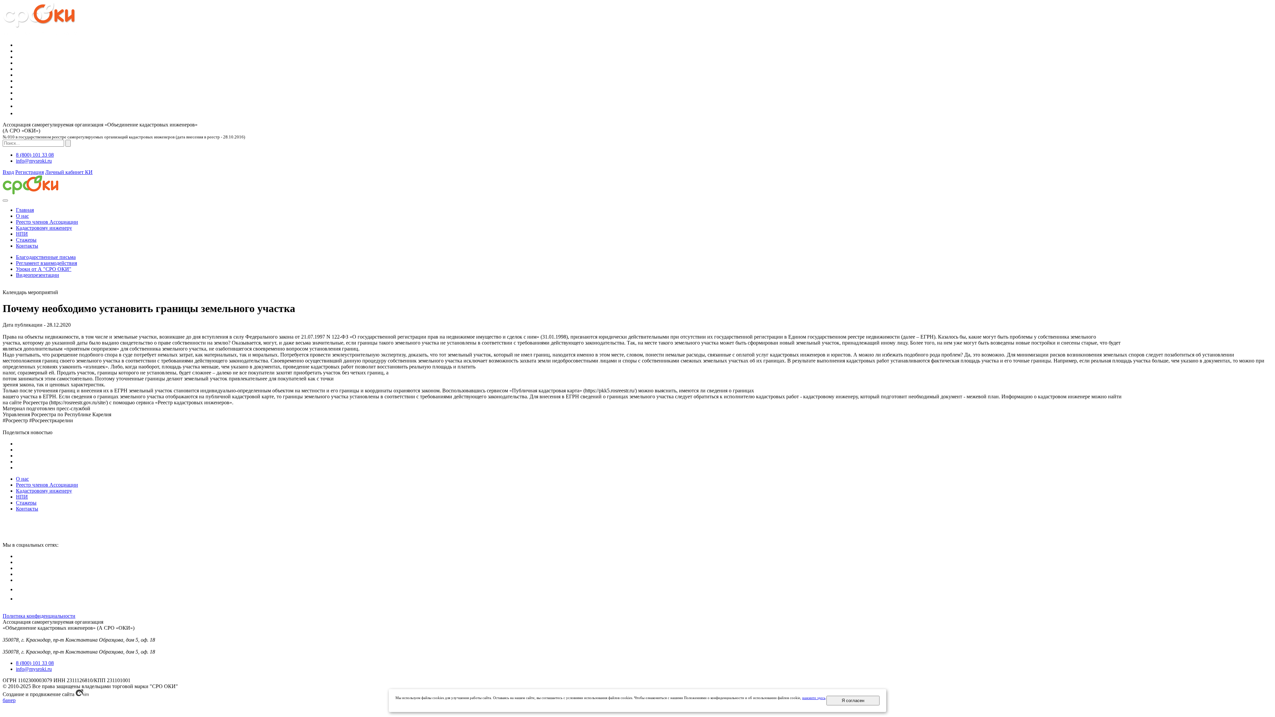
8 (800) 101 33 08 (35, 155)
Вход (8, 172)
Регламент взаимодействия (46, 263)
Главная (25, 210)
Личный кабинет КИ (69, 172)
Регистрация (29, 172)
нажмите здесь (813, 698)
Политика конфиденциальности (39, 616)
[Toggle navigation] (5, 200)
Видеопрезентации (37, 275)
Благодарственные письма (46, 257)
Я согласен (853, 700)
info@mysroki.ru (34, 161)
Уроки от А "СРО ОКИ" (43, 269)
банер (9, 700)
